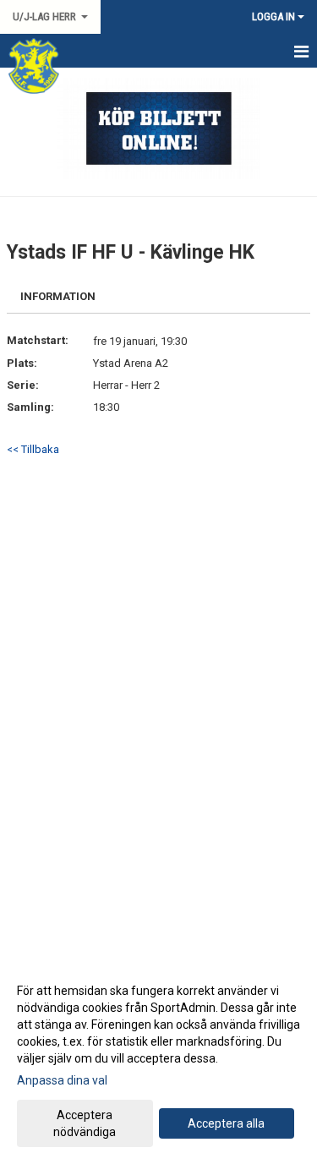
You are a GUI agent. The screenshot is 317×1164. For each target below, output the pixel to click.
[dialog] (158, 1060)
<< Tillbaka (33, 449)
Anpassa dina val (62, 1080)
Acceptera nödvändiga (84, 1123)
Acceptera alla (226, 1123)
